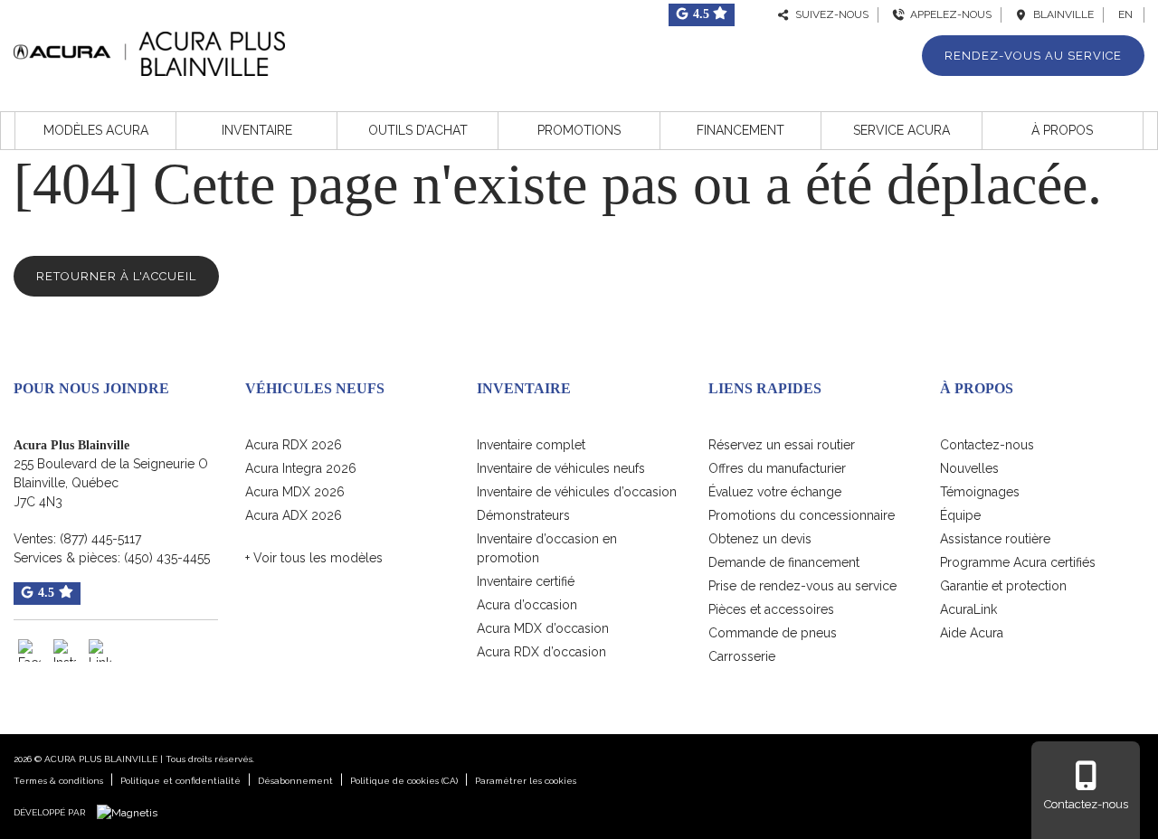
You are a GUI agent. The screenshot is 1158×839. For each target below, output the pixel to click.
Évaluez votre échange (774, 492)
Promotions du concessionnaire (801, 515)
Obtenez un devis (760, 539)
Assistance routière (995, 539)
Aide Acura (971, 633)
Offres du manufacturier (777, 468)
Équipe (960, 515)
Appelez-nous (948, 14)
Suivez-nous (829, 14)
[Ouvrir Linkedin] (100, 650)
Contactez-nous (987, 445)
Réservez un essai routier (781, 445)
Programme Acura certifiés (1018, 562)
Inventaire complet (531, 445)
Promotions (579, 130)
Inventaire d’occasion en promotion (547, 548)
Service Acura (901, 130)
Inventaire (257, 130)
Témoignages (980, 492)
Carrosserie (741, 656)
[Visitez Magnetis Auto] (131, 812)
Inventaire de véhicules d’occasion (577, 492)
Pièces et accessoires (771, 609)
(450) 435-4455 (167, 558)
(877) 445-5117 (100, 539)
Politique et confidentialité (180, 781)
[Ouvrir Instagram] (64, 650)
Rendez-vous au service (1033, 55)
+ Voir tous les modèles (314, 558)
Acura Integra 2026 (300, 468)
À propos (1062, 130)
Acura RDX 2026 (293, 445)
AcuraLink (968, 609)
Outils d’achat (418, 130)
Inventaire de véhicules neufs (561, 468)
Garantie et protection (1003, 586)
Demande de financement (783, 562)
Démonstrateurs (523, 515)
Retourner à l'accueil (116, 276)
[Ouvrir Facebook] (29, 650)
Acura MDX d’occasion (543, 628)
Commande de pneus (772, 633)
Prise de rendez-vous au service (802, 586)
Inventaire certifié (525, 581)
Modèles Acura (95, 130)
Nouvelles (969, 468)
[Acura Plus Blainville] (149, 51)
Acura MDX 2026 (295, 492)
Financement (740, 130)
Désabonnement (295, 781)
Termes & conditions (58, 781)
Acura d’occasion (527, 605)
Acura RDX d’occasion (541, 652)
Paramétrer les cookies (525, 781)
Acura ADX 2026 (293, 515)
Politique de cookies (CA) (404, 781)
